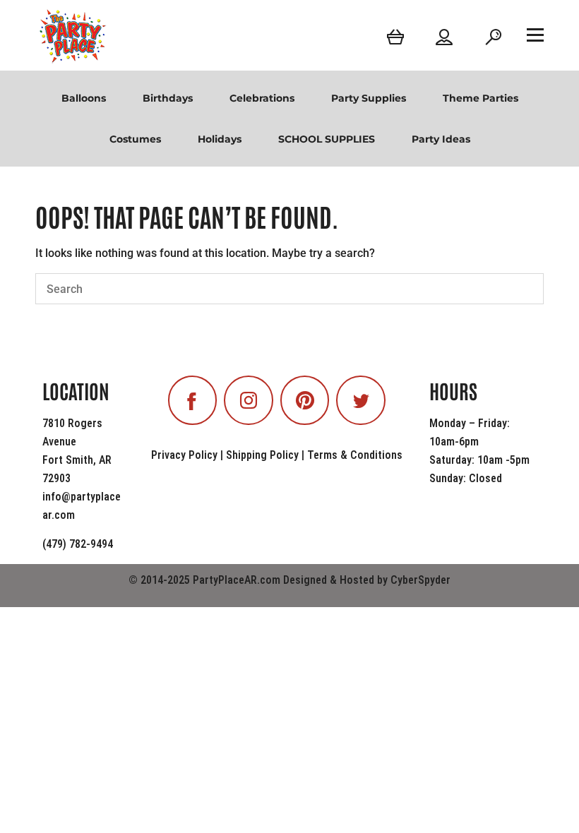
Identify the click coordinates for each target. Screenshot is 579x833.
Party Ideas (441, 139)
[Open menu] (535, 34)
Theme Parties (480, 98)
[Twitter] (361, 400)
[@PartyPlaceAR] (192, 400)
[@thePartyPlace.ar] (248, 400)
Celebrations (261, 98)
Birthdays (168, 98)
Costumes (135, 139)
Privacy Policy (184, 455)
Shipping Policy (262, 455)
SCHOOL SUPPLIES (326, 139)
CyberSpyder (420, 580)
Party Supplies (368, 98)
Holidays (219, 139)
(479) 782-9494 (77, 544)
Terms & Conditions (354, 455)
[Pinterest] (305, 400)
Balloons (83, 98)
